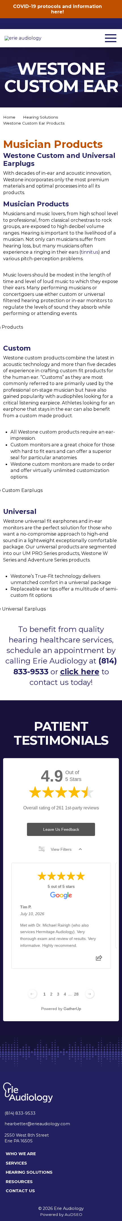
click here (79, 671)
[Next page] (89, 994)
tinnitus (89, 252)
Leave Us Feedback (61, 829)
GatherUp (72, 1008)
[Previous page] (32, 994)
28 (76, 994)
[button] (110, 38)
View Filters (61, 849)
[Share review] (99, 959)
